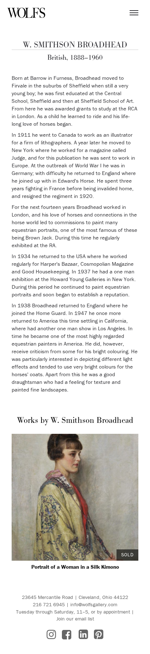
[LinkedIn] (83, 634)
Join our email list (75, 618)
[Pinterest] (98, 634)
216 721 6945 (49, 604)
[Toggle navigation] (134, 13)
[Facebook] (66, 634)
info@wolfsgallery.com (93, 604)
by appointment (113, 611)
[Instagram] (51, 634)
